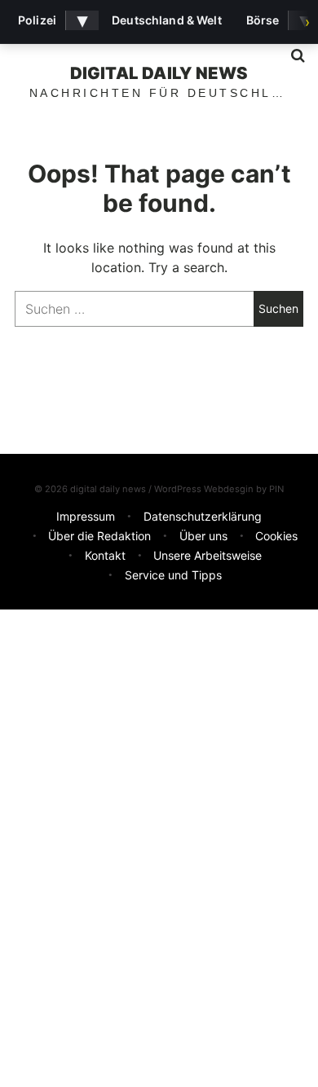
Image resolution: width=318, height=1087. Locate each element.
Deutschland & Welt (167, 20)
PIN (276, 489)
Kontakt (105, 555)
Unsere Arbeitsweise (207, 555)
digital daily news (159, 72)
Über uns (203, 536)
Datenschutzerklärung (203, 516)
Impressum (85, 516)
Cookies (276, 536)
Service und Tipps (173, 575)
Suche (292, 56)
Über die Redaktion (99, 536)
